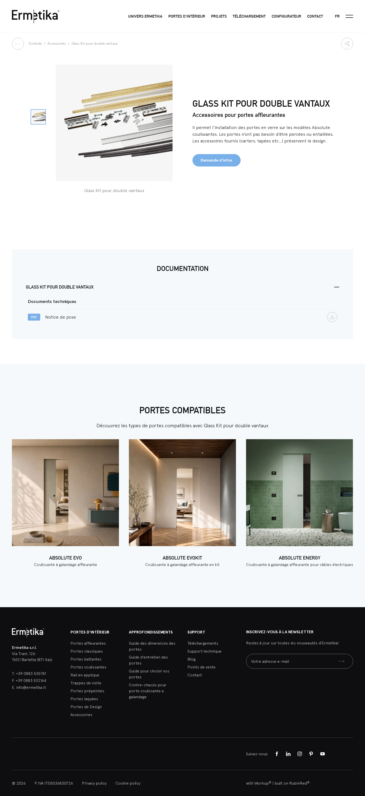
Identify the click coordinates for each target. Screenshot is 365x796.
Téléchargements (202, 643)
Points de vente (201, 667)
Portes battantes (86, 659)
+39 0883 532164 (31, 680)
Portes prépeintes (87, 691)
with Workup (258, 783)
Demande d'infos (216, 160)
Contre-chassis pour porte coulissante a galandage (147, 691)
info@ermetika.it (31, 687)
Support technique (204, 651)
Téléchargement (249, 16)
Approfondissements (151, 632)
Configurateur (286, 16)
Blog (191, 659)
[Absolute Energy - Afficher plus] (299, 492)
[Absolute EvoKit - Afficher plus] (182, 492)
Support (196, 632)
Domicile (36, 43)
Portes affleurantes (88, 643)
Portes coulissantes (88, 667)
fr (337, 16)
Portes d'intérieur (186, 16)
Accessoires (57, 43)
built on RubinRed (292, 783)
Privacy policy (94, 783)
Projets (219, 16)
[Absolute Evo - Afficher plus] (65, 492)
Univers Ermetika (145, 16)
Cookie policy (127, 783)
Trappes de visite (86, 683)
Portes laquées (84, 698)
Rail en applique (85, 675)
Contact (315, 16)
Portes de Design (86, 706)
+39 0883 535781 (31, 673)
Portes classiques (87, 651)
